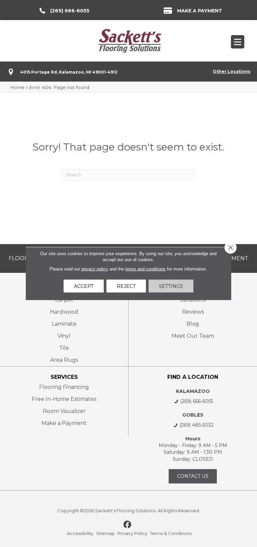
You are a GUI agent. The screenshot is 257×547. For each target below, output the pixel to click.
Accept (83, 286)
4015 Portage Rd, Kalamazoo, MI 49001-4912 (68, 72)
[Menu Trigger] (237, 41)
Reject (126, 286)
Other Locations (231, 71)
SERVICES (64, 377)
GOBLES (192, 415)
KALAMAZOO (193, 391)
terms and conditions (145, 268)
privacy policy (94, 268)
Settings (171, 286)
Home (17, 87)
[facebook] (128, 525)
